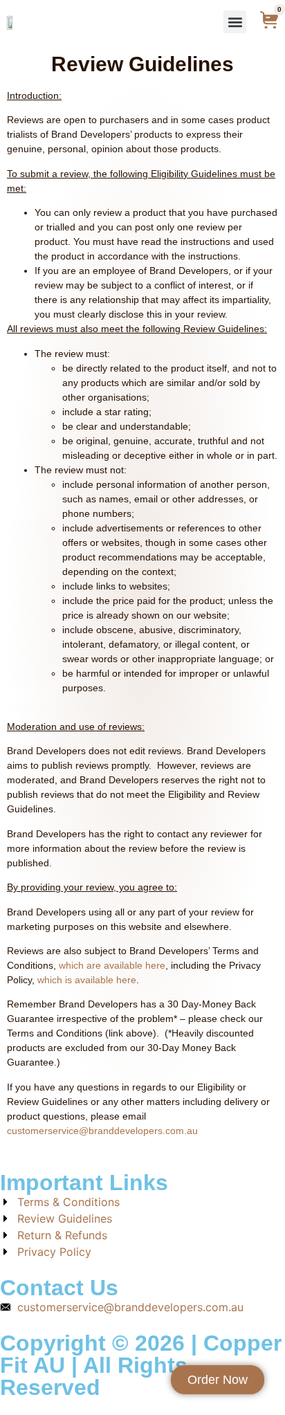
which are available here (112, 965)
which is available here (86, 979)
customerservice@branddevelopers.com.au (102, 1130)
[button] (234, 21)
